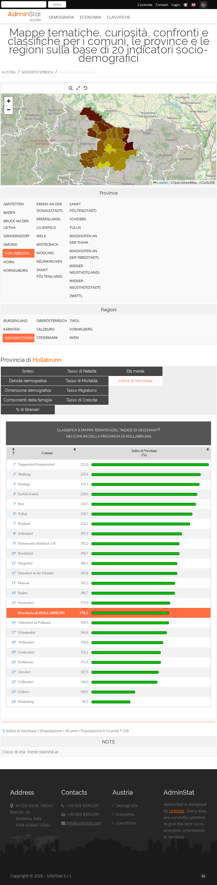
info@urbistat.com (83, 823)
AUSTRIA (9, 72)
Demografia (61, 17)
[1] (158, 429)
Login (176, 4)
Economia (90, 17)
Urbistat (177, 811)
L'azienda (145, 4)
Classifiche (118, 17)
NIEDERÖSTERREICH (37, 72)
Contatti (162, 4)
